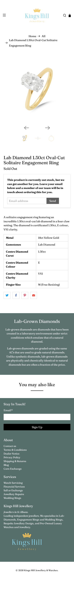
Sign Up (37, 427)
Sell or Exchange (13, 490)
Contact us (10, 446)
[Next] (47, 128)
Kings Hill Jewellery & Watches (41, 570)
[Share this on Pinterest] (24, 295)
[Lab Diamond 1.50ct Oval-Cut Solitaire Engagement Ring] (37, 89)
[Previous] (26, 128)
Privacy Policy (12, 457)
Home (32, 36)
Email (8, 410)
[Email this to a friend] (33, 295)
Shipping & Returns (15, 461)
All (43, 36)
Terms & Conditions (15, 449)
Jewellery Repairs (14, 494)
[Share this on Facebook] (16, 295)
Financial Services (14, 486)
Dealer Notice (11, 453)
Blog (6, 465)
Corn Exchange (13, 468)
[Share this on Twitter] (7, 295)
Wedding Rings (12, 498)
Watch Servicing (13, 482)
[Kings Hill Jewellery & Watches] (37, 15)
